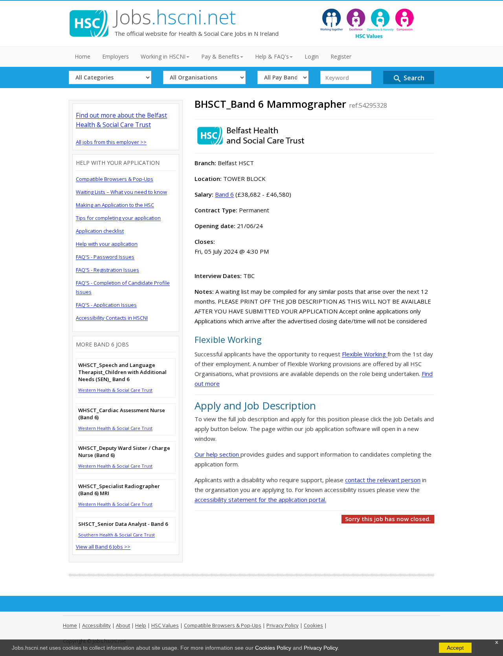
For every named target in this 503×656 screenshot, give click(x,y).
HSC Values (165, 625)
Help (140, 625)
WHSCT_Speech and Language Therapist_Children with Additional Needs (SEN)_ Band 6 (122, 372)
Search (408, 78)
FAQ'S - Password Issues (105, 256)
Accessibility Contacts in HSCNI (112, 317)
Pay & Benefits (220, 56)
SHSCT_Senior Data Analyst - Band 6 (123, 523)
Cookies (313, 625)
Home (82, 56)
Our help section (217, 454)
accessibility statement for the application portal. (260, 499)
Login (312, 56)
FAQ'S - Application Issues (106, 304)
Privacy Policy (321, 648)
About (123, 625)
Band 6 (224, 194)
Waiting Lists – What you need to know (121, 191)
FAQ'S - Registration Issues (107, 269)
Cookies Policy (273, 648)
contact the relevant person (382, 480)
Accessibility (96, 625)
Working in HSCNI (163, 56)
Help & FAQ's (272, 56)
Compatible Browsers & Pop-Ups (114, 178)
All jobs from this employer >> (111, 142)
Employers (115, 56)
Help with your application (107, 243)
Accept (455, 648)
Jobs (175, 17)
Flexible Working (364, 354)
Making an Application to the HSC (115, 204)
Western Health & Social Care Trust (115, 390)
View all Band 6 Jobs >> (103, 546)
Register (340, 56)
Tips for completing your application (118, 217)
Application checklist (100, 230)
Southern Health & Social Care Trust (116, 535)
